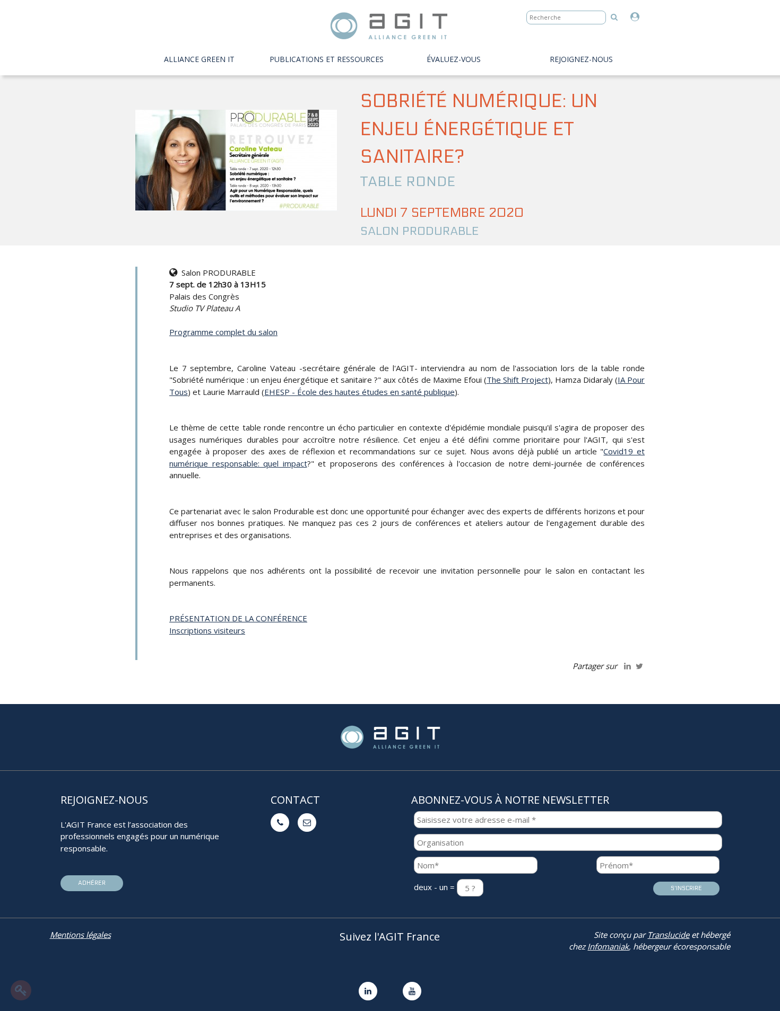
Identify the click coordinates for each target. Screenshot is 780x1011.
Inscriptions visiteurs (207, 630)
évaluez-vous (454, 59)
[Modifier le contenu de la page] (21, 990)
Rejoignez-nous (581, 59)
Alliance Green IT (199, 59)
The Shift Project (517, 379)
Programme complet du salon (223, 332)
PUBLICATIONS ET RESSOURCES (327, 59)
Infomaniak (608, 946)
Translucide (668, 934)
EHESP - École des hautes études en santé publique (359, 391)
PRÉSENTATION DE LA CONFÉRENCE (238, 618)
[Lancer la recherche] (614, 17)
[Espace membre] (637, 17)
